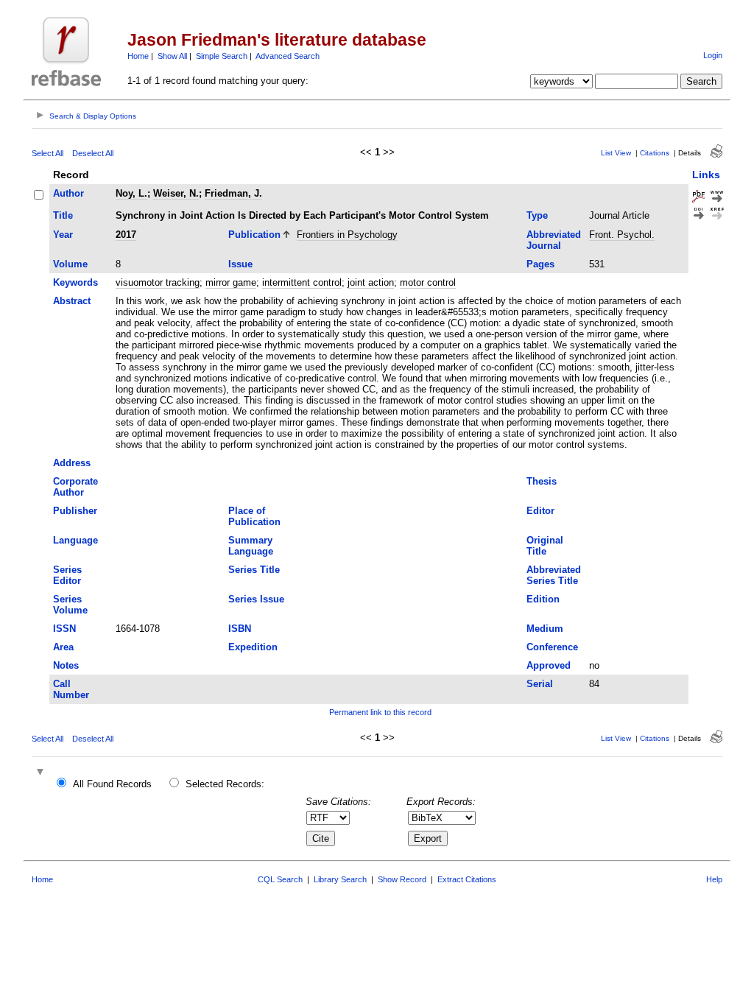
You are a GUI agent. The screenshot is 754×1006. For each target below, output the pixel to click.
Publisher (75, 510)
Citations (654, 153)
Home (138, 56)
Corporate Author (75, 487)
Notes (66, 665)
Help (714, 879)
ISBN (239, 628)
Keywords (75, 282)
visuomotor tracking (158, 282)
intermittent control (302, 282)
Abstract (72, 300)
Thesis (541, 481)
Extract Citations (466, 879)
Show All (172, 56)
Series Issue (256, 599)
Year (63, 234)
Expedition (253, 647)
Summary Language (250, 546)
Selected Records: (225, 783)
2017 (126, 234)
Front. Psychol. (622, 234)
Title (63, 215)
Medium (544, 628)
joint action (371, 282)
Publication (254, 234)
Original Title (544, 546)
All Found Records (112, 783)
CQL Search (280, 879)
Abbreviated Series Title (553, 575)
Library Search (340, 879)
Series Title (254, 569)
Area (63, 647)
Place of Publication (254, 516)
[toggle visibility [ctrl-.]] (42, 773)
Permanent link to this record (380, 712)
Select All (47, 153)
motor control (428, 282)
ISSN (64, 628)
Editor (540, 510)
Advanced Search (288, 56)
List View (616, 153)
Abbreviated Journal (553, 240)
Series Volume (70, 605)
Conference (552, 647)
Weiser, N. (176, 193)
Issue (240, 264)
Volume (70, 264)
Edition (543, 599)
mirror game (230, 282)
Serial (539, 683)
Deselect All (92, 153)
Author (68, 193)
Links (706, 174)
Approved (548, 665)
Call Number (71, 689)
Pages (540, 264)
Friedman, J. (233, 193)
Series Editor (67, 575)
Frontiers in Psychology (347, 234)
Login (712, 55)
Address (72, 462)
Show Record (402, 879)
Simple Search (221, 56)
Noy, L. (131, 193)
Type (537, 215)
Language (75, 540)
